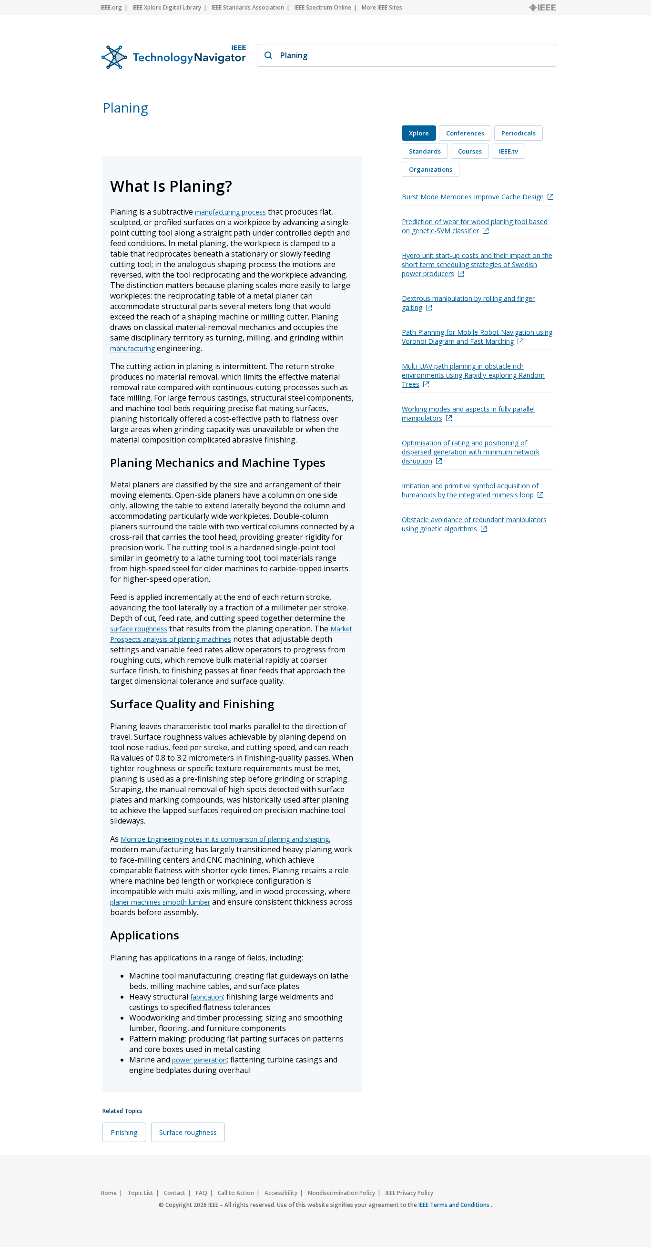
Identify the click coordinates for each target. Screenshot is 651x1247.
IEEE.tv (508, 151)
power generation (199, 1059)
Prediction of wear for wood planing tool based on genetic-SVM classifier (475, 226)
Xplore (419, 133)
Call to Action (236, 1193)
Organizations (430, 169)
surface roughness (138, 628)
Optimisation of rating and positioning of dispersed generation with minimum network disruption (470, 451)
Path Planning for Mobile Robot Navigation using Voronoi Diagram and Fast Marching (477, 337)
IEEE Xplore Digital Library (166, 7)
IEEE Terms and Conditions (454, 1205)
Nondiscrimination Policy (341, 1193)
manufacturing (132, 348)
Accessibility (280, 1193)
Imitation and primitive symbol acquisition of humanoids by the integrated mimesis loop (470, 490)
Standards (425, 151)
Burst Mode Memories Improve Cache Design (473, 196)
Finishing (124, 1132)
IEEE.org (111, 7)
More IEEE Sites (382, 7)
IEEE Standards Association (248, 7)
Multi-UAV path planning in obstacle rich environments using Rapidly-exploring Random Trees (473, 375)
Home (109, 1193)
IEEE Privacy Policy (409, 1193)
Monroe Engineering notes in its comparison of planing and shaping (225, 839)
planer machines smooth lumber (160, 902)
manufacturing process (230, 211)
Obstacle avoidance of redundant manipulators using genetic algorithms (474, 524)
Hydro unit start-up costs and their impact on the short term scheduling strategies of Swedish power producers (477, 264)
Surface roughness (188, 1132)
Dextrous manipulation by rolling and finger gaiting (468, 303)
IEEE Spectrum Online (323, 7)
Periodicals (518, 133)
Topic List (140, 1193)
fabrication (206, 996)
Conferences (465, 133)
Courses (470, 151)
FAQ (201, 1193)
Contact (174, 1193)
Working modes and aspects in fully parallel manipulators (468, 413)
